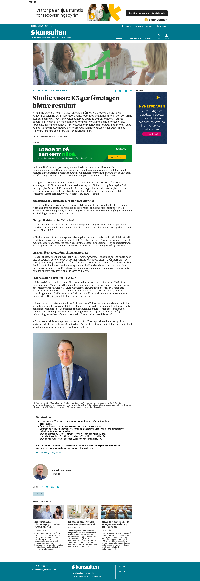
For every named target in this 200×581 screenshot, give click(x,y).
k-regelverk (38, 494)
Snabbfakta (123, 567)
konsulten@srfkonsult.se (45, 570)
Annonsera (149, 26)
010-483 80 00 (42, 566)
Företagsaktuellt (134, 38)
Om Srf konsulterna (163, 26)
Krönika (148, 38)
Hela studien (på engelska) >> (49, 452)
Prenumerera (138, 26)
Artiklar (119, 38)
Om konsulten (126, 26)
